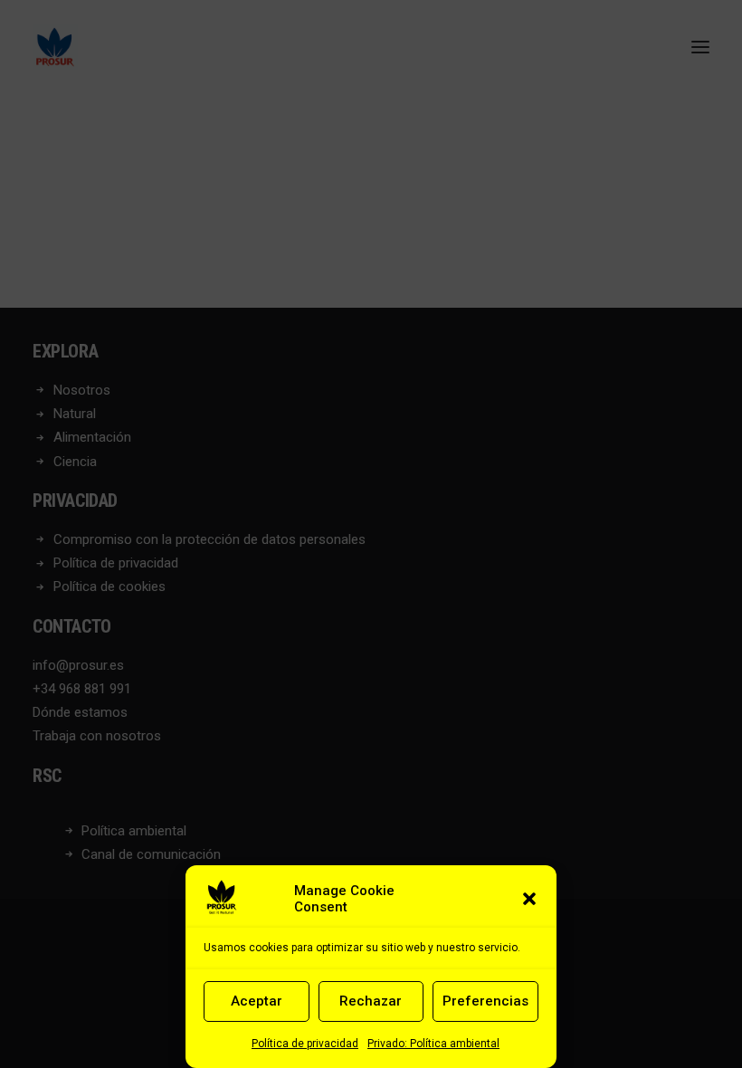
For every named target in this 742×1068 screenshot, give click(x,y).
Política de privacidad (305, 1043)
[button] (529, 899)
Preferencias (485, 1001)
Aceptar (256, 1001)
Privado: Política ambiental (433, 1043)
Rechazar (370, 1001)
